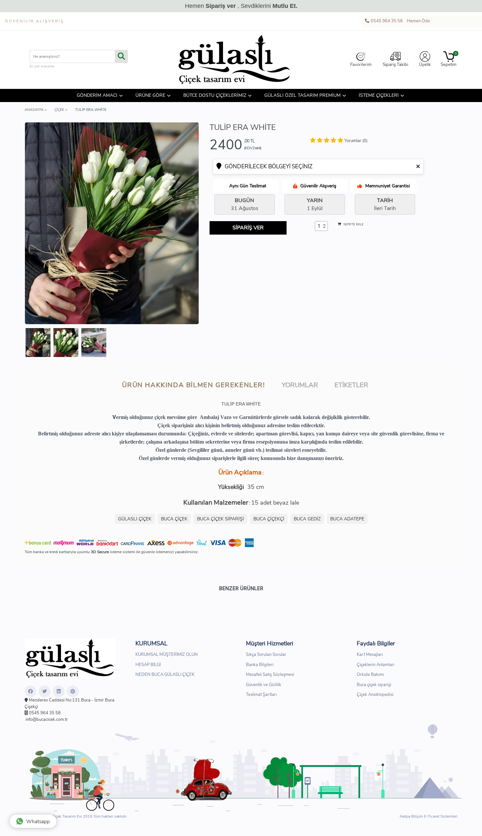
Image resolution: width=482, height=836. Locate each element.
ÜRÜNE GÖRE (150, 95)
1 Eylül (315, 204)
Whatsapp (38, 821)
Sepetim (448, 60)
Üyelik (425, 65)
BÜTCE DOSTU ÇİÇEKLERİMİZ (214, 95)
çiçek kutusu (65, 66)
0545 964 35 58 (386, 21)
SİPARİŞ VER (248, 227)
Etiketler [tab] (351, 385)
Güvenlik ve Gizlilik (263, 685)
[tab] (339, 140)
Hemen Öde (418, 21)
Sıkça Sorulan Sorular (266, 655)
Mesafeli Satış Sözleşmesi (270, 675)
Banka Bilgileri (259, 665)
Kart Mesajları (370, 655)
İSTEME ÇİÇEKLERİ (379, 95)
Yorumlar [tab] (300, 385)
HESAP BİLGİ (148, 665)
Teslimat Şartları (261, 695)
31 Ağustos (244, 204)
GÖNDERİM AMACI (97, 95)
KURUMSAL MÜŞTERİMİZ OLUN (166, 655)
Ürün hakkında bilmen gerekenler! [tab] (193, 385)
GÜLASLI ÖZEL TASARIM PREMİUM (302, 95)
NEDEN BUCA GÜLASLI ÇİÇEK (164, 675)
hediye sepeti (85, 66)
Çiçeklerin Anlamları (375, 665)
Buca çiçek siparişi (374, 685)
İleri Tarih (385, 204)
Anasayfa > (36, 109)
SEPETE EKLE (353, 224)
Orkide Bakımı (370, 675)
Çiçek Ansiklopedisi (375, 695)
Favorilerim (361, 65)
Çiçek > (61, 109)
